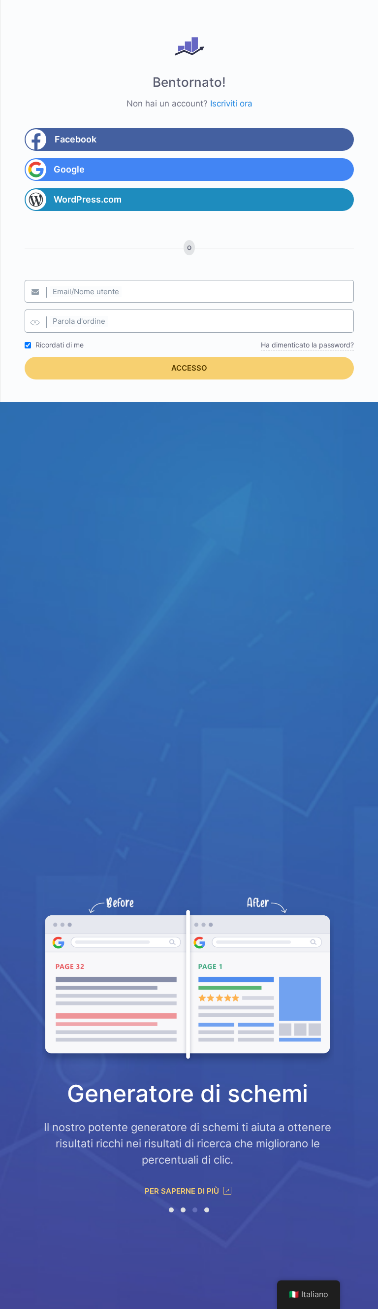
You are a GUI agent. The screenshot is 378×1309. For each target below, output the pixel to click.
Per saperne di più (183, 1191)
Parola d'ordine (79, 321)
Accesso (189, 368)
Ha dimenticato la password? (307, 345)
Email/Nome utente (86, 291)
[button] (171, 1210)
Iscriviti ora (231, 103)
